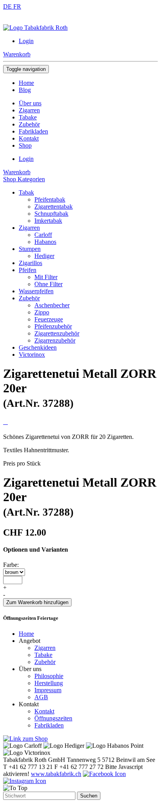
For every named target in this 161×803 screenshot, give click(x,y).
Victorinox (32, 354)
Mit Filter (45, 277)
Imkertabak (48, 220)
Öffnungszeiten (53, 718)
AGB (41, 697)
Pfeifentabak (49, 199)
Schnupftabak (51, 213)
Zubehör (29, 298)
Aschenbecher (52, 305)
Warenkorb (16, 54)
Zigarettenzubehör (56, 333)
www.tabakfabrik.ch (56, 774)
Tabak (26, 192)
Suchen (88, 796)
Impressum (47, 690)
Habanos (45, 241)
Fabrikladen (49, 725)
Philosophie (48, 676)
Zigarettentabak (53, 206)
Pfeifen (27, 270)
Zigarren (29, 227)
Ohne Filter (48, 284)
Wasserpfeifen (36, 291)
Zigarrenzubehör (54, 340)
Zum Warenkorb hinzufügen (37, 602)
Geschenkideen (38, 347)
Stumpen (30, 248)
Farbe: (11, 564)
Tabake (43, 654)
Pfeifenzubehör (53, 326)
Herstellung (48, 683)
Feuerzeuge (48, 319)
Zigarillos (30, 263)
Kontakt (44, 711)
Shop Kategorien (24, 179)
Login (26, 41)
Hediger (44, 256)
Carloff (43, 234)
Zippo (41, 312)
